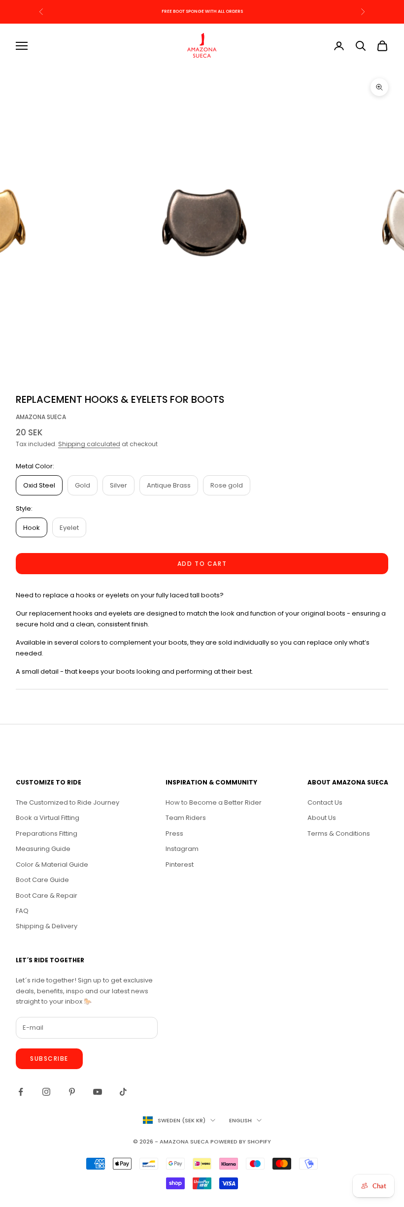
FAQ (22, 910)
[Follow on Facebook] (21, 1092)
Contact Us (324, 802)
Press (174, 833)
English (240, 1120)
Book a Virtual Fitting (47, 817)
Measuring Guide (43, 848)
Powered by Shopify (240, 1141)
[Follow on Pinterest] (72, 1092)
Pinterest (180, 864)
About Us (321, 817)
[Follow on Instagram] (46, 1092)
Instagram (182, 848)
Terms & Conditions (338, 833)
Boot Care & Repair (46, 895)
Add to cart (202, 563)
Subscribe (49, 1058)
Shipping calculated (89, 444)
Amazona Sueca (41, 417)
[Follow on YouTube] (97, 1092)
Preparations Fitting (46, 833)
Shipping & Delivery (46, 926)
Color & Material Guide (52, 864)
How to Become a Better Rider (214, 802)
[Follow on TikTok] (123, 1092)
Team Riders (186, 817)
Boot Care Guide (42, 879)
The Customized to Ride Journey (67, 802)
